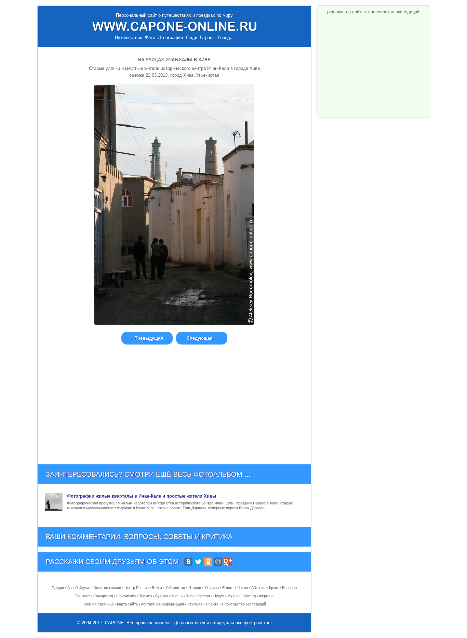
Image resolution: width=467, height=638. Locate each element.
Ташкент (82, 596)
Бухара (161, 596)
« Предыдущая (147, 338)
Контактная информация (162, 604)
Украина (211, 588)
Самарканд (103, 596)
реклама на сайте (345, 11)
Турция (58, 588)
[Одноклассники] (208, 562)
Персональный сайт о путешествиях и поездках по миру (174, 15)
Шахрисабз (126, 596)
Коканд (250, 596)
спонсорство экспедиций (393, 11)
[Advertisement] (174, 399)
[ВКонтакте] (188, 562)
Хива (190, 596)
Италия (194, 588)
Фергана (266, 596)
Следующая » (201, 338)
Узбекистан (175, 588)
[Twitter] (198, 562)
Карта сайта (127, 604)
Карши (177, 596)
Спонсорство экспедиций (244, 604)
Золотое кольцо (107, 588)
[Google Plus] (228, 562)
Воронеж (289, 588)
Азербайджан (78, 588)
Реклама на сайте (202, 604)
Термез (145, 596)
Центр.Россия (136, 588)
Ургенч (204, 596)
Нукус (218, 596)
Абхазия (258, 588)
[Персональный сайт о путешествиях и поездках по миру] (174, 26)
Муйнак (233, 596)
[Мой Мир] (218, 562)
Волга (157, 588)
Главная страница (98, 604)
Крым (274, 588)
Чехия (242, 588)
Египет (228, 588)
